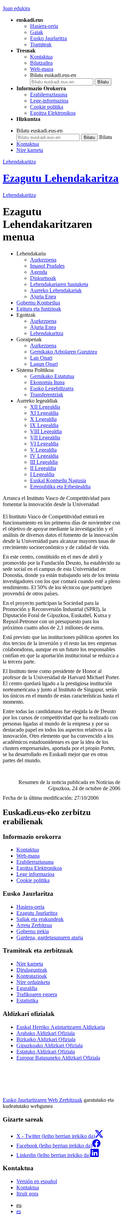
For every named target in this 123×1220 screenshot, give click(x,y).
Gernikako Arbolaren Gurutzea (63, 352)
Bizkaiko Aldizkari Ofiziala (46, 1039)
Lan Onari (41, 358)
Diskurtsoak (43, 278)
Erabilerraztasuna (48, 94)
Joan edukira (16, 8)
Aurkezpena (43, 260)
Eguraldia (26, 988)
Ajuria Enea (43, 296)
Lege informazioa (35, 874)
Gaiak (36, 32)
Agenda (38, 272)
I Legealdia (42, 474)
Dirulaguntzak (31, 970)
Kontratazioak (31, 976)
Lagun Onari (44, 364)
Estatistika (27, 1000)
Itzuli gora (27, 1193)
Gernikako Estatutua (52, 376)
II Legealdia (43, 468)
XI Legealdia (44, 413)
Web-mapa (41, 69)
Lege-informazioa (49, 101)
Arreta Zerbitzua (34, 925)
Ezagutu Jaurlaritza (36, 913)
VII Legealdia (45, 437)
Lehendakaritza (19, 162)
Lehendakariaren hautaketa (59, 284)
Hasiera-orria (44, 26)
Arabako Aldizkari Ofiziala (45, 1033)
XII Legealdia (45, 407)
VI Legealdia (44, 444)
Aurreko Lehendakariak (56, 290)
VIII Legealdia (46, 431)
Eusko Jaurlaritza (48, 38)
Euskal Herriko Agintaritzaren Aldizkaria (60, 1027)
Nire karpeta (29, 150)
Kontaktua (41, 57)
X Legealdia (43, 419)
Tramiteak (41, 44)
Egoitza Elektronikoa (53, 113)
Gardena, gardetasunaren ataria (49, 937)
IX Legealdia (44, 425)
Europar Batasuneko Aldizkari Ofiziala (58, 1058)
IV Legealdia (44, 456)
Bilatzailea (41, 63)
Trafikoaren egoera (36, 994)
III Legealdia (44, 462)
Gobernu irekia (32, 931)
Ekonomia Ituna (47, 382)
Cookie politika (46, 107)
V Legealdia (43, 450)
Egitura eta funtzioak (38, 309)
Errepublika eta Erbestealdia (60, 486)
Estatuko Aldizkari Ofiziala (45, 1051)
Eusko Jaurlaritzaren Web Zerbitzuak (42, 1100)
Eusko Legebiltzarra (51, 388)
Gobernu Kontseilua (38, 303)
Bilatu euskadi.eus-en (53, 75)
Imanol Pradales (47, 266)
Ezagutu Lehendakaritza (61, 178)
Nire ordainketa (33, 982)
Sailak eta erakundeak (40, 919)
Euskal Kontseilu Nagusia (58, 480)
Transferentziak (46, 394)
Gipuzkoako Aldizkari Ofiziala (49, 1045)
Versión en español (36, 1181)
